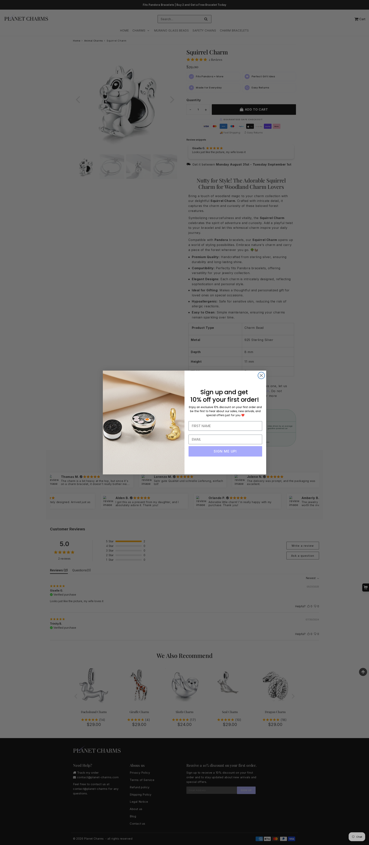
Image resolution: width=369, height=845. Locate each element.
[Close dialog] (261, 375)
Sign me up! (225, 451)
